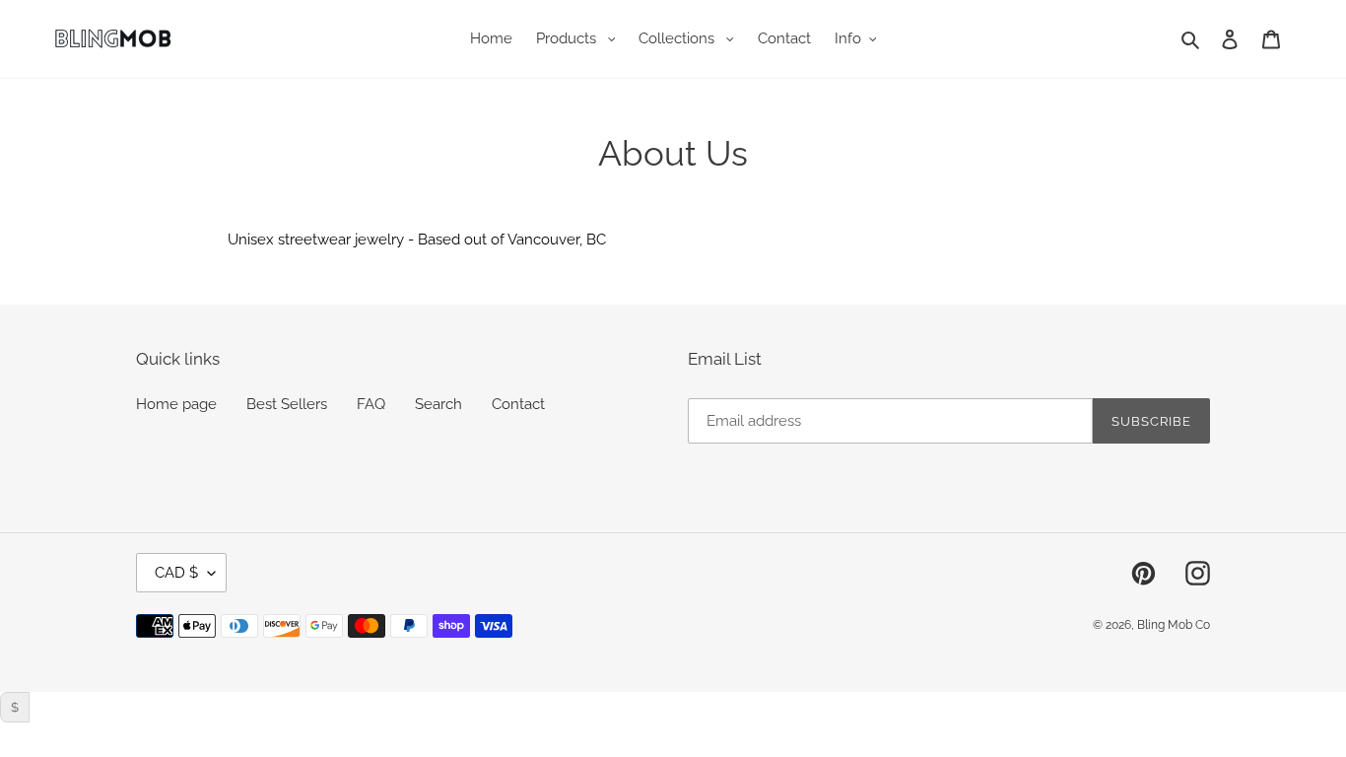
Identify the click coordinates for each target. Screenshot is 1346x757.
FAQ (371, 404)
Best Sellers (286, 404)
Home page (176, 404)
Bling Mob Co (1173, 625)
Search (438, 404)
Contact (518, 404)
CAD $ (176, 573)
